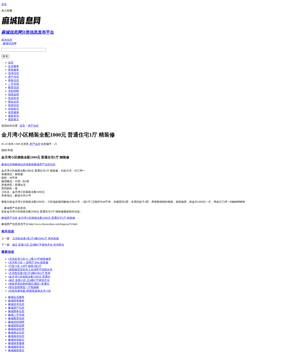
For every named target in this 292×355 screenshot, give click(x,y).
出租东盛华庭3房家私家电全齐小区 (29, 290)
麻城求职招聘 (16, 322)
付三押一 (79, 170)
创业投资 (13, 98)
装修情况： (8, 174)
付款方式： (67, 170)
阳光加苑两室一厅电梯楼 (23, 287)
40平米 (13, 177)
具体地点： (8, 195)
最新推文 (13, 119)
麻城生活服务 (16, 297)
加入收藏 (6, 10)
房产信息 (13, 76)
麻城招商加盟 (16, 325)
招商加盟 (13, 94)
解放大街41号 (23, 195)
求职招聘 (13, 91)
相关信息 (7, 231)
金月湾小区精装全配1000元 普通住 (29, 276)
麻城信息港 (21, 164)
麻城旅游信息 (16, 336)
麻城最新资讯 (16, 346)
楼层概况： (8, 181)
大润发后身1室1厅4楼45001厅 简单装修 (35, 238)
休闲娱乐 (13, 108)
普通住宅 (20, 184)
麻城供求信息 (16, 304)
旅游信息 (13, 105)
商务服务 (13, 69)
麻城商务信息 (16, 311)
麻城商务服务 (16, 300)
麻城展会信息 (16, 332)
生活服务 (13, 66)
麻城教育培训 (16, 318)
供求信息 (13, 73)
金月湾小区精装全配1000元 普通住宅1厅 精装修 (46, 217)
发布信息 (6, 39)
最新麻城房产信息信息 (41, 164)
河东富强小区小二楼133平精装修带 (29, 258)
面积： (5, 177)
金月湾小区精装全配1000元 (28, 192)
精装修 (19, 174)
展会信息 (13, 101)
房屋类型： (8, 184)
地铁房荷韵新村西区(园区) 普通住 (28, 283)
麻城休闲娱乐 (16, 339)
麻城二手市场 (16, 314)
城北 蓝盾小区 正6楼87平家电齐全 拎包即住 (38, 244)
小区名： (6, 192)
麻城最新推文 (16, 350)
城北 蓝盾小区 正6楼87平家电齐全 (29, 280)
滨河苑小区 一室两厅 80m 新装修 (28, 262)
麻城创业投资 (16, 329)
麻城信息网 (8, 164)
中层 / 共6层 (22, 181)
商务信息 (13, 80)
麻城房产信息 (9, 217)
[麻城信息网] (22, 24)
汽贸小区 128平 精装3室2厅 (25, 266)
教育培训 (13, 87)
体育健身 (13, 112)
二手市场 (13, 83)
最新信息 (7, 252)
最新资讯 (13, 115)
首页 (4, 4)
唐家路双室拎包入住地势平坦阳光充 (30, 269)
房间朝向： (8, 188)
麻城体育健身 (16, 343)
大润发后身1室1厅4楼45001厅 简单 (29, 273)
